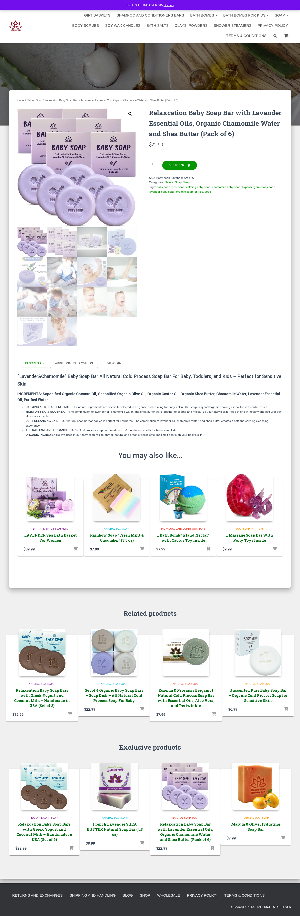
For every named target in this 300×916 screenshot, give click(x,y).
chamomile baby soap (226, 187)
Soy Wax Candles (122, 25)
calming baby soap (198, 187)
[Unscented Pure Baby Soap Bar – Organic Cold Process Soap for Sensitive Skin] (257, 652)
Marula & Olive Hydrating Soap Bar (255, 827)
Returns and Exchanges (37, 895)
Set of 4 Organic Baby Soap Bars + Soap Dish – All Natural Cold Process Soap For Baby (114, 695)
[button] (130, 114)
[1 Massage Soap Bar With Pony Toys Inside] (249, 497)
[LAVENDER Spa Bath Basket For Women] (50, 497)
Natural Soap (34, 100)
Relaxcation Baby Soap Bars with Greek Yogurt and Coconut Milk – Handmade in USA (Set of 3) (42, 698)
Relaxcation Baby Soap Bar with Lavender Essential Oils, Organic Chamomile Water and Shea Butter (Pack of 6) (185, 832)
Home (20, 100)
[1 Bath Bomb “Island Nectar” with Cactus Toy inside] (183, 497)
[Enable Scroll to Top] (292, 908)
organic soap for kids (189, 191)
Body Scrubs (85, 25)
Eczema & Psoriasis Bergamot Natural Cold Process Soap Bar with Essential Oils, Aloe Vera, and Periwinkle (186, 698)
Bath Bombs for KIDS (245, 15)
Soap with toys (253, 528)
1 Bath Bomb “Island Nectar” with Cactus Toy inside (183, 538)
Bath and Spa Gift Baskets (50, 528)
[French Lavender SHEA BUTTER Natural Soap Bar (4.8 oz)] (114, 786)
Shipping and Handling (93, 895)
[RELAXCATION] (15, 25)
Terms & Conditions (246, 36)
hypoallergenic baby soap (258, 187)
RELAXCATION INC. (243, 906)
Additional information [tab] (74, 363)
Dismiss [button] (169, 5)
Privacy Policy (273, 25)
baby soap (163, 187)
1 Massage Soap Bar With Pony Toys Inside (249, 538)
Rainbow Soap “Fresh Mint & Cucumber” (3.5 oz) (117, 538)
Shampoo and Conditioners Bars (150, 15)
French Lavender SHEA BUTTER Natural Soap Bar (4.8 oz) (115, 829)
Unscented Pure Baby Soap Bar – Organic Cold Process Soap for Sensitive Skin (258, 695)
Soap (280, 15)
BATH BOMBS (202, 15)
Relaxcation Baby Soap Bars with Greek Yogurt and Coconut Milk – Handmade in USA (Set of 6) (44, 832)
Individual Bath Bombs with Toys (183, 528)
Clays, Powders (191, 25)
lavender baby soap (161, 191)
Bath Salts (158, 25)
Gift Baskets (97, 15)
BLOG (128, 895)
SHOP (145, 895)
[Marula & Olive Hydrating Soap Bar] (255, 786)
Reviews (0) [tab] (112, 363)
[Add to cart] (75, 549)
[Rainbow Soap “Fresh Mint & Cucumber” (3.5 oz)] (116, 497)
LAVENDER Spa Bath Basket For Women (50, 538)
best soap (178, 187)
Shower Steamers (232, 25)
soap (208, 191)
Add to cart (177, 165)
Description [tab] (34, 363)
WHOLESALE (168, 895)
